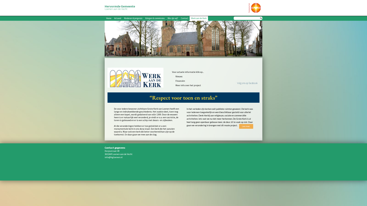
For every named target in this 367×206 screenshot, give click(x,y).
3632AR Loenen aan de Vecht (118, 154)
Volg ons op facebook (247, 83)
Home (108, 18)
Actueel (117, 18)
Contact (184, 18)
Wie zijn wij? (173, 18)
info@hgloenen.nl (114, 157)
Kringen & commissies (155, 18)
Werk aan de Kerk (199, 18)
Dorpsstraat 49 (112, 150)
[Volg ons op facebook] (247, 74)
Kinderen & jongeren (133, 18)
